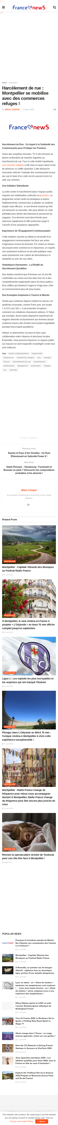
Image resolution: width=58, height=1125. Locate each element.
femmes (47, 358)
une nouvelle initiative (13, 165)
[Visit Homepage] (29, 7)
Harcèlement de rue (22, 362)
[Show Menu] (3, 7)
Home (4, 83)
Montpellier (13, 83)
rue (5, 370)
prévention (36, 366)
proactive (44, 195)
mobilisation (9, 366)
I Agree (41, 1121)
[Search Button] (54, 7)
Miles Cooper (12, 109)
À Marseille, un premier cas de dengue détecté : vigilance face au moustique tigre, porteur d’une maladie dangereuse (34, 970)
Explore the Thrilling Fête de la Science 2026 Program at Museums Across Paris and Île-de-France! (34, 1075)
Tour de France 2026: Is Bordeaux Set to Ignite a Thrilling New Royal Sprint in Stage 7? (34, 1021)
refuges (47, 366)
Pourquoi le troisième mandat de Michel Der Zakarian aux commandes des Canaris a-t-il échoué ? (35, 943)
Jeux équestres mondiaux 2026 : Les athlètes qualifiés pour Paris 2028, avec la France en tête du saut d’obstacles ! (35, 1060)
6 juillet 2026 (7, 862)
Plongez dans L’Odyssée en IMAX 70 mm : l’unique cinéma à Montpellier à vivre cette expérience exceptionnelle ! (26, 736)
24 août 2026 (8, 686)
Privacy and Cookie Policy (21, 1121)
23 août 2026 (8, 744)
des (39, 358)
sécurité (13, 370)
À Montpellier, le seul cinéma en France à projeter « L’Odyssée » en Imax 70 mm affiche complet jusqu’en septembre (28, 625)
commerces (9, 358)
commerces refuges (25, 358)
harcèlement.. (40, 362)
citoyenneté (37, 354)
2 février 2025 (28, 109)
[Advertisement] (29, 47)
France (7, 362)
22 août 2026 (8, 808)
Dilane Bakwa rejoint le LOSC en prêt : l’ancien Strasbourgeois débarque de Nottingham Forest (33, 1006)
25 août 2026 (8, 632)
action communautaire (19, 354)
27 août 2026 (8, 575)
